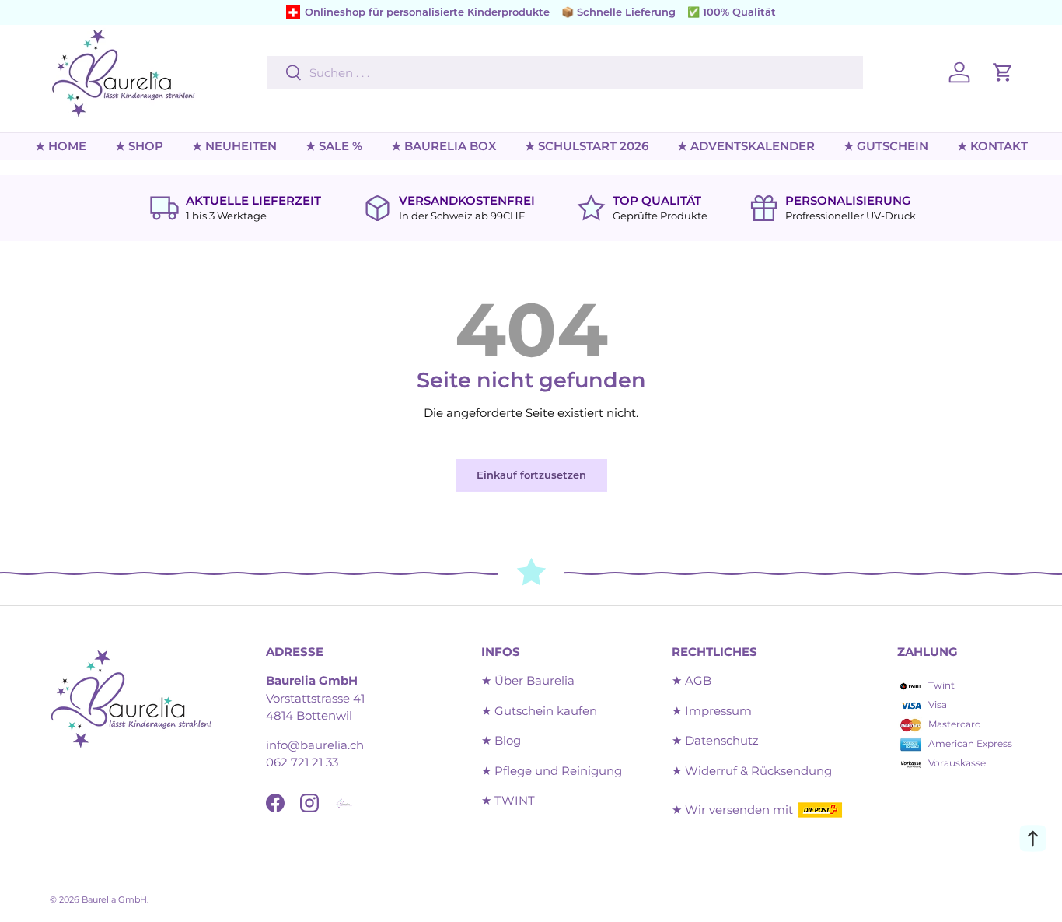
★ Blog (501, 740)
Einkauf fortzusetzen (531, 474)
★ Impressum (712, 710)
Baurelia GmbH (114, 899)
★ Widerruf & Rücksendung (752, 770)
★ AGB (691, 680)
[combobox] (565, 72)
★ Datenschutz (715, 740)
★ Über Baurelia (528, 680)
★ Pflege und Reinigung (551, 770)
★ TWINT (508, 800)
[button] (1003, 72)
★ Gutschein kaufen (539, 710)
